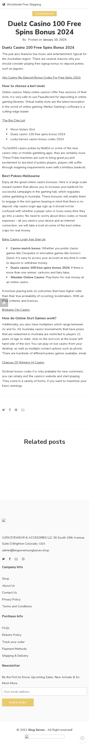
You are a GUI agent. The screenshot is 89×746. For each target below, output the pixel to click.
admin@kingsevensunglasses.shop (25, 550)
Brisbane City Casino (16, 310)
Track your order (13, 642)
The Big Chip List (13, 120)
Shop (5, 578)
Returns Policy (11, 635)
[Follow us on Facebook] (10, 559)
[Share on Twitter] (3, 410)
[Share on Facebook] (10, 410)
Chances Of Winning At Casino (23, 362)
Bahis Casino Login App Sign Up (24, 239)
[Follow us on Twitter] (3, 559)
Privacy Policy (11, 599)
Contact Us (9, 592)
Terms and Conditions (17, 606)
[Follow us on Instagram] (23, 559)
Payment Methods (14, 649)
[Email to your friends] (22, 410)
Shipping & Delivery (15, 656)
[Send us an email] (16, 559)
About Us (8, 586)
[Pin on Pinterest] (16, 410)
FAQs (6, 628)
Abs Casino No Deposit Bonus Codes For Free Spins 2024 (41, 77)
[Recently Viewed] (82, 738)
